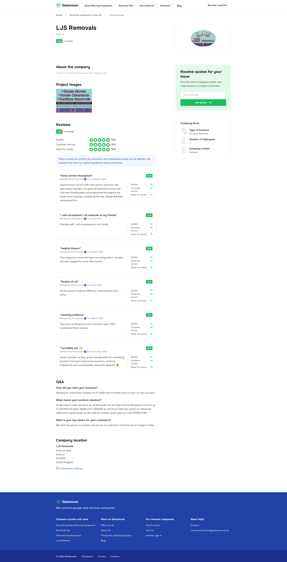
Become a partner (217, 5)
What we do (107, 525)
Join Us (150, 530)
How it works (153, 525)
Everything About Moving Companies (76, 525)
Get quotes (201, 102)
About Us (106, 530)
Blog (179, 5)
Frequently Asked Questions (116, 535)
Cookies (115, 556)
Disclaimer (87, 556)
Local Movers (63, 540)
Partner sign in (154, 535)
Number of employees (202, 139)
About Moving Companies (98, 5)
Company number (199, 148)
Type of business (199, 130)
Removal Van (126, 5)
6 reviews (68, 41)
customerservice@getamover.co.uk (210, 530)
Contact (195, 525)
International (147, 5)
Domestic (165, 5)
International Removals (68, 535)
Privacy (102, 556)
